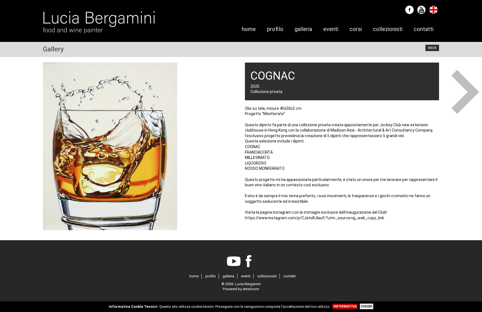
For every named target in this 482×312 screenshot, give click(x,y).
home (194, 276)
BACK (432, 48)
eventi (245, 276)
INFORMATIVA (345, 306)
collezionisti (267, 276)
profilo (210, 276)
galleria (228, 276)
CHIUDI (366, 306)
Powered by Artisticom (241, 289)
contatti (289, 276)
